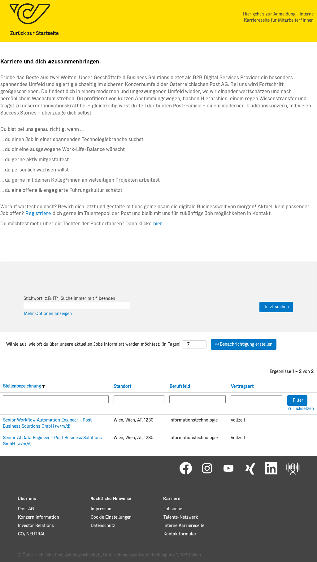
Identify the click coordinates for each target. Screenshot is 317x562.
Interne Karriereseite (183, 526)
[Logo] (29, 13)
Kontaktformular (180, 534)
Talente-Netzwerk (180, 517)
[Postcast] (293, 468)
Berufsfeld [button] (180, 386)
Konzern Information (38, 517)
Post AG (26, 509)
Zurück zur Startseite (34, 33)
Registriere (38, 213)
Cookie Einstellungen (111, 517)
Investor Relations (36, 526)
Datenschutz (103, 526)
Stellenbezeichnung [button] (22, 386)
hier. (158, 223)
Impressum (102, 509)
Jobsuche (172, 509)
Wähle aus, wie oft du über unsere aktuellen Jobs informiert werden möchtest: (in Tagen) (93, 344)
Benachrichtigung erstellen (245, 344)
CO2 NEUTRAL (31, 534)
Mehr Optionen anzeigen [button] (48, 314)
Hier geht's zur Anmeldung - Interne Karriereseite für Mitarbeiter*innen (278, 17)
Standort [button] (122, 386)
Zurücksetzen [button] (301, 409)
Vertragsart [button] (242, 386)
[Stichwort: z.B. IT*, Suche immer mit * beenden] (134, 298)
